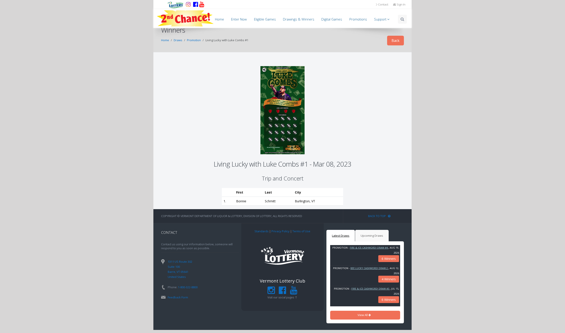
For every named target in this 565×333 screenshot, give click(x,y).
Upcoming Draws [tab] (372, 236)
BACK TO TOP (377, 216)
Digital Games (331, 19)
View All (363, 315)
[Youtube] (201, 4)
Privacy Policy (280, 231)
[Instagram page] (188, 4)
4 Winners (389, 279)
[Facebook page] (195, 4)
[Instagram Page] (271, 292)
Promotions (358, 19)
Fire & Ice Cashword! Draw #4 (369, 247)
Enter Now (239, 19)
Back (395, 40)
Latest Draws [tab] (340, 236)
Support (380, 19)
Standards (261, 231)
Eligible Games (265, 19)
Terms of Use (301, 231)
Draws (178, 40)
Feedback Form (178, 297)
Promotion (194, 40)
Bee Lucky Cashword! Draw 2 (369, 268)
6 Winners (389, 259)
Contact (383, 4)
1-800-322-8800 (188, 287)
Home (219, 19)
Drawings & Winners (298, 19)
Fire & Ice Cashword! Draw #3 (370, 288)
